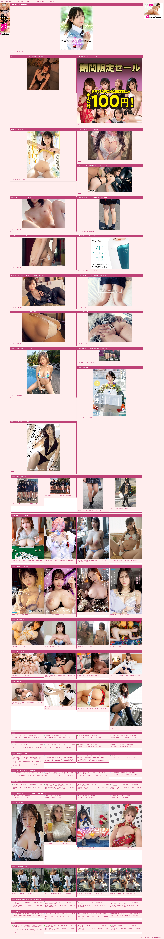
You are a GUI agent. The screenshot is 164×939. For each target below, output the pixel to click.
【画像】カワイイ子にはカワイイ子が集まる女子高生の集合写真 (25, 503)
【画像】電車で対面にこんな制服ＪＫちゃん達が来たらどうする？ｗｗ (94, 348)
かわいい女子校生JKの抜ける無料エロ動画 (25, 770)
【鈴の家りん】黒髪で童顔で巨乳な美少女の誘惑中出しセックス (58, 737)
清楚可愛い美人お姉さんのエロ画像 (84, 646)
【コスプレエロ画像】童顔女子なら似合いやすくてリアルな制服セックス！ (27, 915)
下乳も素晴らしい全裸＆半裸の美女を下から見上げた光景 (89, 737)
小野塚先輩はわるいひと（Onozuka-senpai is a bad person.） (122, 757)
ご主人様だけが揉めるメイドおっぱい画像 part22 (22, 861)
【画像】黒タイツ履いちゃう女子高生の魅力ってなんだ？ (121, 508)
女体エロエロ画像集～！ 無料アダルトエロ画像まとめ (28, 899)
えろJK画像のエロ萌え (7, 1)
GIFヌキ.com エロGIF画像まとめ (23, 742)
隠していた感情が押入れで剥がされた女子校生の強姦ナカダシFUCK (124, 774)
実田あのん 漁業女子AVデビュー (85, 367)
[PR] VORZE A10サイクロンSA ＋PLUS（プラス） (88, 270)
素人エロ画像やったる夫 (21, 866)
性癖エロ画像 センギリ (21, 619)
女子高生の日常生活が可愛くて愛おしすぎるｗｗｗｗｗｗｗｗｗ (90, 893)
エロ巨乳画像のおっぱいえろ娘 (40, 1)
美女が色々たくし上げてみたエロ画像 (52, 646)
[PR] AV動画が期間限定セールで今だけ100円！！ (89, 56)
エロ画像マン (19, 681)
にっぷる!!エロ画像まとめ (21, 922)
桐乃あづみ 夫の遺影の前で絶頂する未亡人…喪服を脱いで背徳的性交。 (28, 275)
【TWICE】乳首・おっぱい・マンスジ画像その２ (22, 797)
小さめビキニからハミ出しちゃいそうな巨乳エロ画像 (23, 311)
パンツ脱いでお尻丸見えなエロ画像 (19, 235)
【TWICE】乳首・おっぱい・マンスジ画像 (53, 797)
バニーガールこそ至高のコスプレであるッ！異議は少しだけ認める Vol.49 (28, 56)
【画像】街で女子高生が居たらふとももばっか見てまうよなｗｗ (92, 197)
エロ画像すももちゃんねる (20, 51)
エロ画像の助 (19, 911)
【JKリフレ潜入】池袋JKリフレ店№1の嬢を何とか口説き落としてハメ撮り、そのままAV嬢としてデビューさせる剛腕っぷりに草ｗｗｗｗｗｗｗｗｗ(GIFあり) (27, 931)
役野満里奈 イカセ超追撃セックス (19, 129)
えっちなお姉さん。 (85, 160)
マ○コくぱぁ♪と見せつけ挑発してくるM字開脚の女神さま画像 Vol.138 (124, 560)
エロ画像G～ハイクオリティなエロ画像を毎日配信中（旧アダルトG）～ (32, 793)
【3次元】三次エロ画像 (21, 781)
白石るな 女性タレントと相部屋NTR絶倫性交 (21, 614)
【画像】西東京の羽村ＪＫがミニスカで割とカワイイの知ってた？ (58, 495)
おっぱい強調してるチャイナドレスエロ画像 (88, 129)
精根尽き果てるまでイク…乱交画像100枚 (20, 675)
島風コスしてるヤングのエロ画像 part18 (85, 847)
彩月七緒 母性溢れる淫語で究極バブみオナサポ (54, 614)
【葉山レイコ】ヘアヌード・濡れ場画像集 (85, 797)
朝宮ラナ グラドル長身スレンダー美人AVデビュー (22, 421)
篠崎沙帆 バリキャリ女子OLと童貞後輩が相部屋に (120, 614)
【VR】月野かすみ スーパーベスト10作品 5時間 (87, 612)
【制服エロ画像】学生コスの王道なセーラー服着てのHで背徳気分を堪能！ (125, 915)
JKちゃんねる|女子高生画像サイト (88, 231)
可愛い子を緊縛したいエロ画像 (18, 646)
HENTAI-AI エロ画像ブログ (26, 1)
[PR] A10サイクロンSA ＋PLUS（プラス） (87, 235)
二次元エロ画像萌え (52, 1)
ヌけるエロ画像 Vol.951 (83, 311)
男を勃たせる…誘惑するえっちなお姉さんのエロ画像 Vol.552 (92, 275)
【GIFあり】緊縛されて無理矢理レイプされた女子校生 (121, 746)
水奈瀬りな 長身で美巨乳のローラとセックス (21, 348)
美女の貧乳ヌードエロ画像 (115, 646)
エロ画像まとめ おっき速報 (22, 753)
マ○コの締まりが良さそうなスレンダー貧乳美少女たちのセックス (25, 737)
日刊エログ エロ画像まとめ (20, 91)
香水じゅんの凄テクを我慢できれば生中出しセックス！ (88, 675)
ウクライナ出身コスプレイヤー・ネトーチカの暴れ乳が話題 (57, 843)
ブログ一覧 (17, 1)
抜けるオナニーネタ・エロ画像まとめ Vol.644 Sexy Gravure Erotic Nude (27, 560)
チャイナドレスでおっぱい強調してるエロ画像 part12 (121, 847)
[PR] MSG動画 (80, 124)
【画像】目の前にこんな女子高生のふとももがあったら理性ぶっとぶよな (92, 510)
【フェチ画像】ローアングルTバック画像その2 (119, 797)
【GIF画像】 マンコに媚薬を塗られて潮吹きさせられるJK (89, 746)
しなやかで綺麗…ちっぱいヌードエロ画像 (21, 197)
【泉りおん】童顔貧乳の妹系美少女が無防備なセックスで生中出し (123, 737)
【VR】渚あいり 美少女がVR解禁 (19, 4)
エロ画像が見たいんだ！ (21, 733)
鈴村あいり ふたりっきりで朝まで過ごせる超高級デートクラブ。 (93, 165)
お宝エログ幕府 (19, 802)
